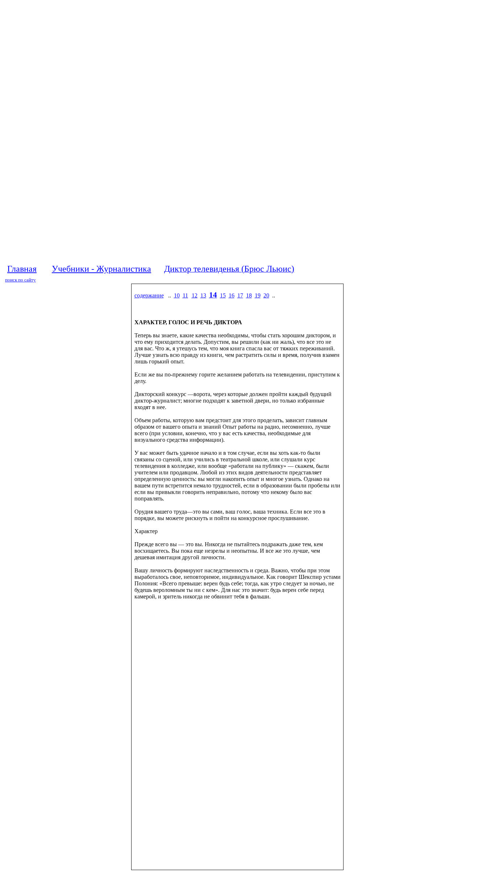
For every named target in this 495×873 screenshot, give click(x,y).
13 (203, 295)
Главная (22, 268)
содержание (149, 295)
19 (258, 295)
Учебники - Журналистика (101, 268)
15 (223, 295)
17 (240, 295)
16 (231, 295)
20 (266, 295)
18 (249, 295)
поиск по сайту (20, 280)
